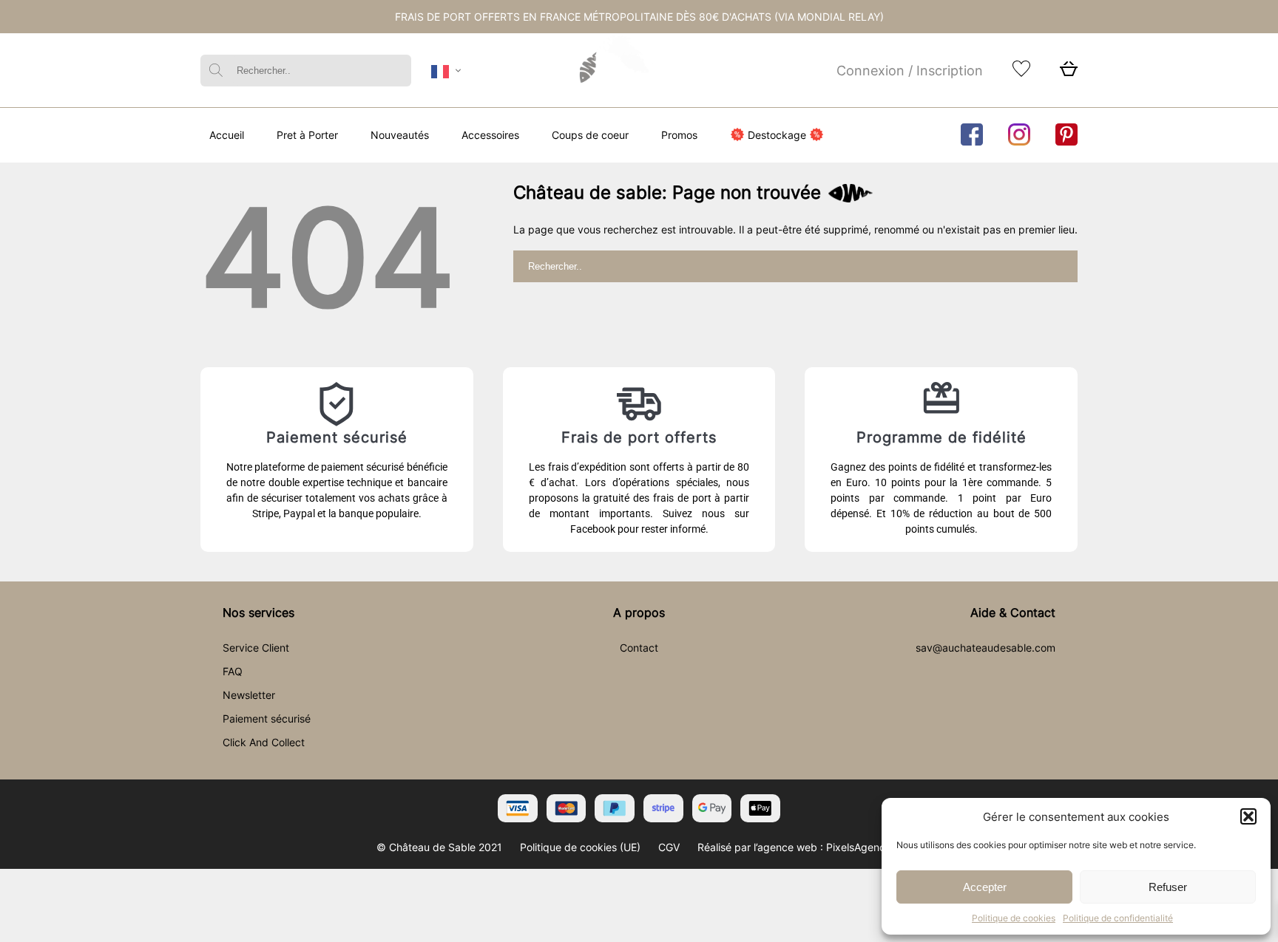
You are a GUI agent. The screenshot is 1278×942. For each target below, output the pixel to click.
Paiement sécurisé (267, 718)
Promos (679, 135)
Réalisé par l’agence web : (760, 847)
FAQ (233, 671)
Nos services (258, 612)
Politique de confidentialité (1118, 918)
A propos (639, 612)
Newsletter (249, 695)
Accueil (226, 135)
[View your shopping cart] (1069, 73)
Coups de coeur (590, 135)
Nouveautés (400, 135)
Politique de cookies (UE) (580, 847)
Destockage (777, 135)
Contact (639, 647)
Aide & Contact (1012, 612)
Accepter (985, 887)
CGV (669, 847)
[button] (1248, 816)
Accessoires (490, 135)
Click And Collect (264, 742)
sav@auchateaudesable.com (985, 647)
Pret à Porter (307, 135)
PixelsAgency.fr (864, 847)
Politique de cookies (1013, 918)
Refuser (1168, 887)
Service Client (256, 647)
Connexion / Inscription (909, 70)
